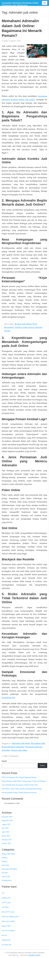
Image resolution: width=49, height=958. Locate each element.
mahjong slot (6, 898)
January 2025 (6, 843)
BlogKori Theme (34, 955)
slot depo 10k (6, 944)
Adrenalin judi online (21, 743)
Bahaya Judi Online (8, 854)
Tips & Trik (6, 876)
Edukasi (4, 857)
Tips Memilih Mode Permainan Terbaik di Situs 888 (19, 785)
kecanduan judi (8, 697)
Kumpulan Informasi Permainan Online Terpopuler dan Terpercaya (20, 4)
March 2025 (6, 836)
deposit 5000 (6, 926)
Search (4, 761)
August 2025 (6, 824)
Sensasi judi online (19, 750)
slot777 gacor (6, 902)
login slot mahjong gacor (10, 916)
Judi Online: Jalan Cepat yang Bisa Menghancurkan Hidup (22, 788)
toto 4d (4, 935)
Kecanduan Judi (38, 743)
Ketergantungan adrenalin (13, 746)
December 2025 (7, 817)
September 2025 (7, 820)
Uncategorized (6, 880)
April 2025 (5, 832)
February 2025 (7, 839)
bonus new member (8, 921)
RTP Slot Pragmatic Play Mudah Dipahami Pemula (19, 777)
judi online (5, 865)
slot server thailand (8, 930)
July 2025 (5, 828)
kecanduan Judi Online (9, 869)
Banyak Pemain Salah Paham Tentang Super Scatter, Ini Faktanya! (24, 781)
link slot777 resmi (8, 912)
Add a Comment (10, 755)
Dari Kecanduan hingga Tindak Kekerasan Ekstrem (19, 792)
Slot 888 (4, 873)
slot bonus (5, 907)
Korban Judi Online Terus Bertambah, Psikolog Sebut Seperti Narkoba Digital (23, 327)
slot (3, 893)
